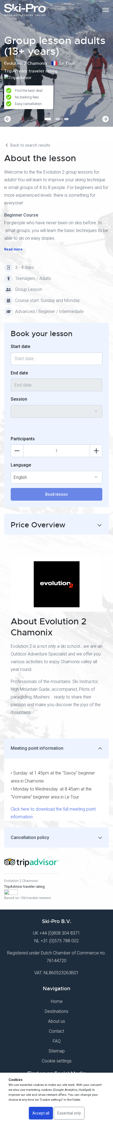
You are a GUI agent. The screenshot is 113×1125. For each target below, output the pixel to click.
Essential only (69, 1113)
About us (56, 1021)
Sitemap (57, 1051)
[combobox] (56, 411)
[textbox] (56, 408)
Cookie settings (57, 1061)
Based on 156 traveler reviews (27, 898)
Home (57, 1001)
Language (21, 465)
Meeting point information (37, 748)
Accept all (40, 1113)
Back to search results (29, 145)
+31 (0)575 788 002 (60, 940)
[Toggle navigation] (105, 10)
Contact (56, 1031)
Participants (23, 438)
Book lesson (56, 494)
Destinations (56, 1011)
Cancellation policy (30, 837)
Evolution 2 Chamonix (21, 881)
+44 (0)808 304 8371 (59, 933)
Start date (20, 346)
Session (19, 399)
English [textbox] (20, 477)
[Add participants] (96, 450)
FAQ (57, 1041)
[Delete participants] (17, 450)
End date (19, 373)
